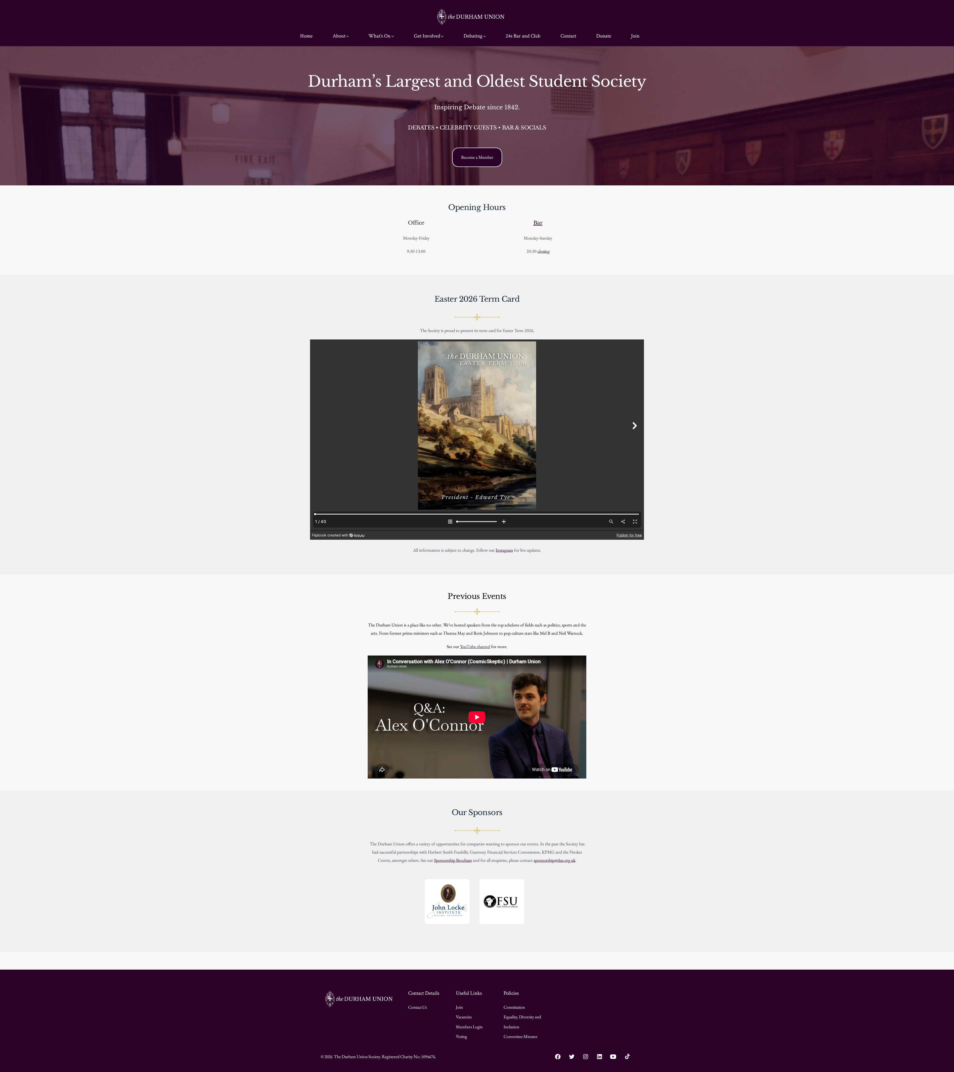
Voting (461, 1036)
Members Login (469, 1027)
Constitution (514, 1007)
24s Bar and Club (523, 36)
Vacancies (464, 1017)
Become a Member (477, 157)
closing (544, 251)
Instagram (504, 550)
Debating (473, 36)
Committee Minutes (520, 1036)
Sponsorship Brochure (453, 860)
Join (635, 36)
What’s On (379, 36)
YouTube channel (475, 646)
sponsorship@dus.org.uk (554, 860)
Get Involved (427, 36)
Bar (538, 223)
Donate (603, 36)
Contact (568, 36)
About (339, 36)
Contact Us (417, 1007)
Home (306, 36)
